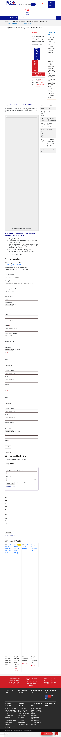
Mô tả (6, 376)
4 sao (12, 269)
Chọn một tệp (8, 302)
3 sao (17, 269)
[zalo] (46, 699)
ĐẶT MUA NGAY (35, 66)
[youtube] (49, 696)
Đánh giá (7, 281)
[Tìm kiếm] (33, 4)
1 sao (26, 269)
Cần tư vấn (38, 74)
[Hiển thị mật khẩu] (35, 479)
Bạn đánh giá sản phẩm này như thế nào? (16, 267)
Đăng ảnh (28, 265)
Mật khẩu (10, 477)
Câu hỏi (7, 325)
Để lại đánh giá (9, 265)
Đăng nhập (10, 483)
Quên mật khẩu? (10, 486)
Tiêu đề (9, 274)
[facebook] (46, 696)
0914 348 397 (39, 80)
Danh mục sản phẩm (12, 18)
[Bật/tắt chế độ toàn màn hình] (3, 734)
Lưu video (8, 403)
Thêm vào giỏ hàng (37, 54)
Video (13, 291)
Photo (8, 291)
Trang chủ (7, 22)
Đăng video (22, 265)
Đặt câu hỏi (16, 265)
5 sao (7, 269)
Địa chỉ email (6, 522)
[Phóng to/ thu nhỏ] (1, 734)
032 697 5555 (39, 83)
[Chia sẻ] (5, 734)
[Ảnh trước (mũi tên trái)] (1, 736)
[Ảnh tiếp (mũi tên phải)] (3, 736)
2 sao (22, 269)
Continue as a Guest (10, 535)
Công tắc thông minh (32, 22)
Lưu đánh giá (9, 321)
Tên (6, 308)
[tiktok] (52, 696)
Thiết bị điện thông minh (18, 22)
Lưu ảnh (8, 447)
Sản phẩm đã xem (50, 3)
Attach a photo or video (11, 289)
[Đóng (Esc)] (8, 734)
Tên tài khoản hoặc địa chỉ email (16, 470)
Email (7, 314)
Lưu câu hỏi (9, 365)
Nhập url (10, 296)
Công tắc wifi (43, 22)
